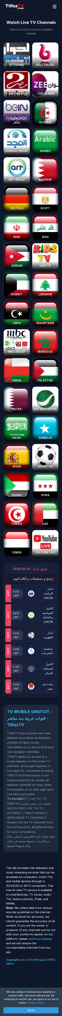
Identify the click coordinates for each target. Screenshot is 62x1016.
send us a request (39, 938)
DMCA (9, 963)
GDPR (50, 959)
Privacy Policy (36, 1002)
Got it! (31, 1010)
